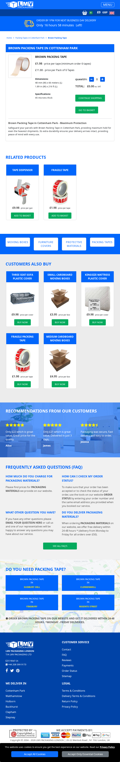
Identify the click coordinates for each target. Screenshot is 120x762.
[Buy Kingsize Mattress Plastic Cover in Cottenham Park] (97, 298)
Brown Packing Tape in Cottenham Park (43, 48)
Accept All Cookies (34, 754)
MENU (107, 5)
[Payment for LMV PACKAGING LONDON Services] (75, 733)
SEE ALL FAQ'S (60, 545)
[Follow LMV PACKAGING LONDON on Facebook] (7, 671)
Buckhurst (12, 706)
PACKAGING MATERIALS (95, 523)
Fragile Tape (59, 170)
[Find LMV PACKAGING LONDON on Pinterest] (18, 671)
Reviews (66, 660)
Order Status (69, 671)
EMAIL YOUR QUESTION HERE (24, 522)
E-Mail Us (13, 660)
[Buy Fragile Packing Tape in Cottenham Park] (60, 191)
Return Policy (70, 701)
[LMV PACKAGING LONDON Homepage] (19, 4)
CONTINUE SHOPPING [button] (90, 98)
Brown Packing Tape (57, 38)
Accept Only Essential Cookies (85, 754)
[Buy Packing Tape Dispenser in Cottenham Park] (22, 191)
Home (9, 38)
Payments (68, 665)
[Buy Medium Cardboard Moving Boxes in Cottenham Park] (60, 360)
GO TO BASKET (87, 110)
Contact (66, 649)
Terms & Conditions (73, 690)
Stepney (10, 717)
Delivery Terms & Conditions (78, 696)
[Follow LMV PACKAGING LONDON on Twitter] (12, 671)
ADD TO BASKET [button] (22, 215)
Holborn (10, 701)
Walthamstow (14, 696)
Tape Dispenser (22, 170)
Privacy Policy (107, 747)
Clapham (11, 712)
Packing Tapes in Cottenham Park (29, 38)
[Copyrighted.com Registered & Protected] (24, 733)
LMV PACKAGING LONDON (50, 740)
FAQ (64, 655)
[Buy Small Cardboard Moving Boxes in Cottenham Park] (60, 298)
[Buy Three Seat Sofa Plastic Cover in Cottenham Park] (22, 298)
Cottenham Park (15, 690)
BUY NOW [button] (22, 322)
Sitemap (67, 676)
